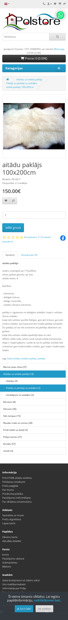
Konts (5, 554)
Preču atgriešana (11, 519)
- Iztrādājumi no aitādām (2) (18, 395)
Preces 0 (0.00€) (35, 58)
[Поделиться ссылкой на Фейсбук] (63, 237)
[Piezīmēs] (6, 200)
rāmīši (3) (8, 451)
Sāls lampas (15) (12, 416)
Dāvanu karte (9, 537)
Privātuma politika (12, 493)
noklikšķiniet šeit (47, 600)
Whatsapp (59, 49)
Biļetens (6, 566)
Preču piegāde (10, 485)
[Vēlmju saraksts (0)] (55, 3)
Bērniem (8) (9, 402)
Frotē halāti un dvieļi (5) (15, 430)
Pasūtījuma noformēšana (16, 497)
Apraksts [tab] (10, 255)
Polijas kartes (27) (12, 437)
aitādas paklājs (29, 358)
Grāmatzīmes (9, 562)
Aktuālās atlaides (11, 541)
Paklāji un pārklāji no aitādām (21, 83)
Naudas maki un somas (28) (17, 423)
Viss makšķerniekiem (14, 584)
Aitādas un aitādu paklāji (29, 79)
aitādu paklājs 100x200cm (20, 87)
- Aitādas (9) (10, 381)
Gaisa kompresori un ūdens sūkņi (21, 580)
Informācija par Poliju (14, 588)
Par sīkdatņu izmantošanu (17, 501)
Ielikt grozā (13, 228)
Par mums (8, 489)
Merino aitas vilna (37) (15, 367)
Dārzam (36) (9, 409)
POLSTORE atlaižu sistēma (17, 478)
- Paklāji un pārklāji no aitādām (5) (21, 388)
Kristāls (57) (9, 444)
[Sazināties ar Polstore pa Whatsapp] (60, 15)
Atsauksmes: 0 (31, 237)
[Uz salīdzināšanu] (13, 200)
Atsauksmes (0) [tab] (29, 255)
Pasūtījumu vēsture (13, 558)
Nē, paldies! (44, 608)
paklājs (41, 358)
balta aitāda (13, 358)
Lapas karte (8, 523)
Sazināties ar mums (13, 515)
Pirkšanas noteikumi (13, 482)
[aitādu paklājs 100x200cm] (34, 127)
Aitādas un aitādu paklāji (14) (18, 374)
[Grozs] (59, 3)
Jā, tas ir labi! (24, 608)
